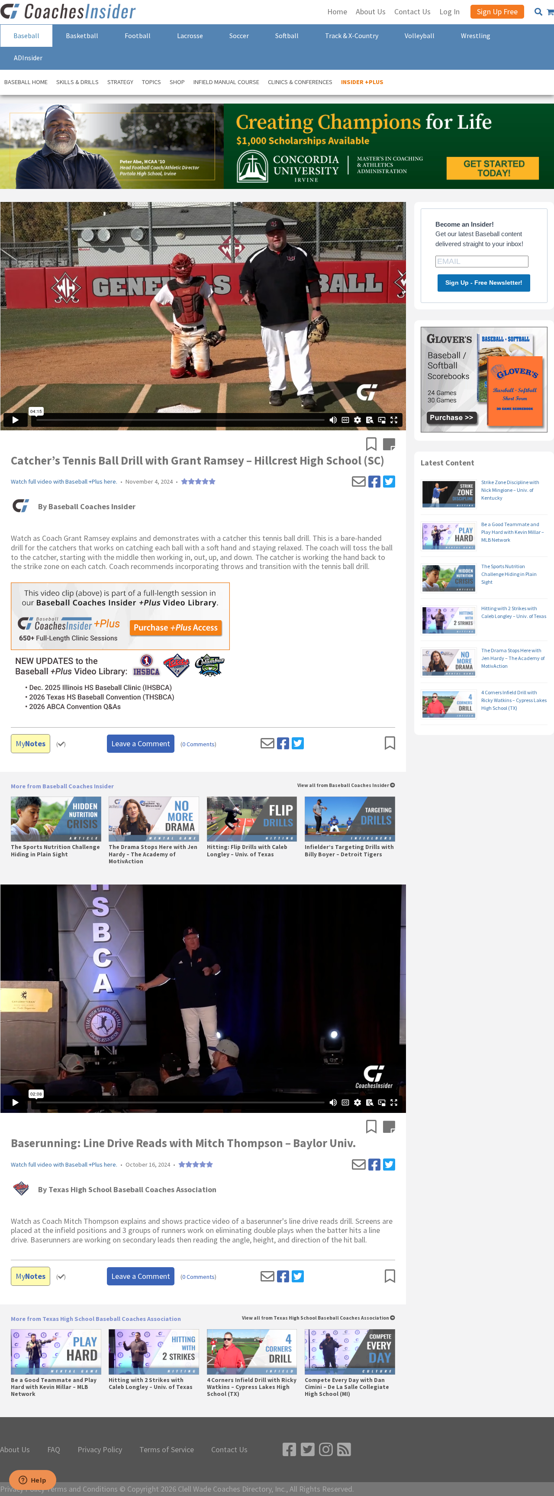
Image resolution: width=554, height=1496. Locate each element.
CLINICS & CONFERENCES (300, 82)
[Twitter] (389, 482)
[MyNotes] (389, 445)
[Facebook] (374, 482)
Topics (151, 82)
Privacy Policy (99, 1449)
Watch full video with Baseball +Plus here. (64, 481)
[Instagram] (326, 1450)
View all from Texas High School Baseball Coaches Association (316, 1318)
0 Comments (198, 744)
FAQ (53, 1449)
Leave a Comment (140, 743)
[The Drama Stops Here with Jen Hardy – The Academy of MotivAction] (154, 819)
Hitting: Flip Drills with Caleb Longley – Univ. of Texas (247, 851)
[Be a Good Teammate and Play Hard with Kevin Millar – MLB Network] (56, 1351)
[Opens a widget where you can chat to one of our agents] (32, 1481)
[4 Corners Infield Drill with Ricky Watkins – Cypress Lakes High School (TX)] (252, 1351)
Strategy (120, 82)
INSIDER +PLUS (362, 82)
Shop (177, 82)
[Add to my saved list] (374, 445)
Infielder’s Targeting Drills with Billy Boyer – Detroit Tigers (349, 851)
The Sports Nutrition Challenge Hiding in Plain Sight (55, 851)
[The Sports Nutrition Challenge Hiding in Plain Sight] (56, 819)
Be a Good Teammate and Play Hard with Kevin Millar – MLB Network (54, 1387)
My (30, 743)
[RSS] (344, 1450)
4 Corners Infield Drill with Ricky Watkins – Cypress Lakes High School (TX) (251, 1387)
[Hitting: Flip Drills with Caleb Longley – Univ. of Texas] (252, 819)
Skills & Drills (77, 82)
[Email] (359, 482)
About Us (15, 1449)
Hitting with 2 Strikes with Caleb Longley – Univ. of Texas (151, 1384)
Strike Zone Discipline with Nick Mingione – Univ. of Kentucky (510, 490)
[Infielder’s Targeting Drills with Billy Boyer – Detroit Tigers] (350, 819)
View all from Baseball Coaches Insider (343, 785)
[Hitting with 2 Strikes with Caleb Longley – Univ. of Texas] (154, 1351)
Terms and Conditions (82, 1489)
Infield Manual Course (226, 82)
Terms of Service (166, 1449)
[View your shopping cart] (550, 12)
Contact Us (229, 1449)
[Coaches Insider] (69, 12)
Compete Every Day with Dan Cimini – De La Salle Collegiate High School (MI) (347, 1387)
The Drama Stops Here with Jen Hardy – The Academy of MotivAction (153, 854)
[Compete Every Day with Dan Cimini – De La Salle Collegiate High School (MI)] (350, 1351)
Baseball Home (26, 82)
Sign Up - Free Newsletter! (483, 282)
